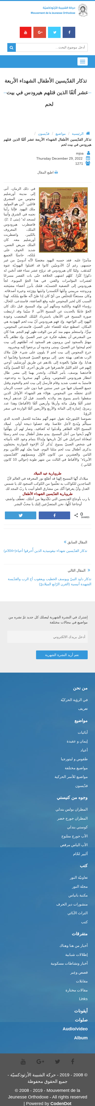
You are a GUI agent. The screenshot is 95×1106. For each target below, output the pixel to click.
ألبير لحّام (80, 854)
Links (83, 999)
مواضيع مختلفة (76, 768)
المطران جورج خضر (72, 818)
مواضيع (61, 134)
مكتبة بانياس (78, 895)
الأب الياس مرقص (74, 845)
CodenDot (60, 1103)
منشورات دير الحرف (72, 904)
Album (81, 1037)
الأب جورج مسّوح (74, 836)
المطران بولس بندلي (72, 809)
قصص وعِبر (79, 972)
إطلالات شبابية (76, 954)
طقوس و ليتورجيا (74, 759)
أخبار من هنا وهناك (73, 945)
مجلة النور (80, 886)
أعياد (84, 750)
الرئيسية (78, 134)
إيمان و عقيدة (77, 741)
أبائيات (83, 732)
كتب (84, 922)
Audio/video (75, 1028)
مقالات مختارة (77, 990)
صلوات (81, 1019)
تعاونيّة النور (79, 877)
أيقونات (81, 1010)
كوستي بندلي (77, 827)
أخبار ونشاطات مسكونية (69, 963)
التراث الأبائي (77, 913)
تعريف (83, 708)
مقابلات (82, 981)
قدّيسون (43, 134)
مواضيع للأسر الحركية (71, 777)
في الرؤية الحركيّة (74, 700)
